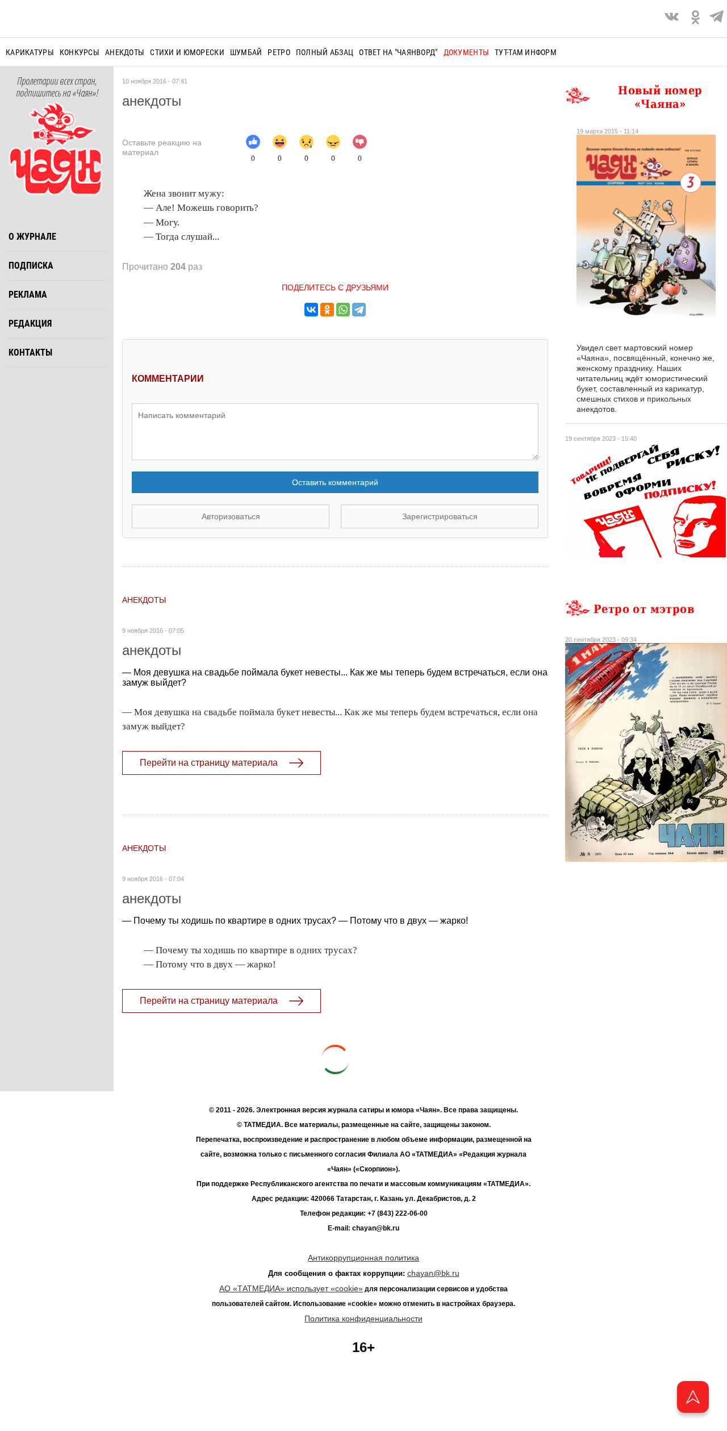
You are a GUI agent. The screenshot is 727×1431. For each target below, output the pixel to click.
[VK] (671, 18)
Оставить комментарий (335, 482)
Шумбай (246, 52)
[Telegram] (716, 18)
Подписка (31, 265)
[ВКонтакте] (311, 309)
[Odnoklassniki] (695, 18)
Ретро (279, 52)
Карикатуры (30, 52)
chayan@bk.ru (433, 1273)
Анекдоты (124, 52)
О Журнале (32, 236)
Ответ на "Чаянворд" (398, 52)
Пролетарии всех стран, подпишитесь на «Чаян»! (57, 87)
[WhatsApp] (343, 309)
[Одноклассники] (327, 309)
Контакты (30, 352)
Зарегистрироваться (440, 516)
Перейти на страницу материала (209, 762)
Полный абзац (324, 52)
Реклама (28, 294)
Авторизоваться (231, 516)
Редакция (30, 323)
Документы (467, 52)
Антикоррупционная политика (363, 1257)
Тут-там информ (526, 52)
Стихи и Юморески (187, 52)
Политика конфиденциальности (363, 1318)
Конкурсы (79, 52)
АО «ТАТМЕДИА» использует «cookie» (291, 1288)
